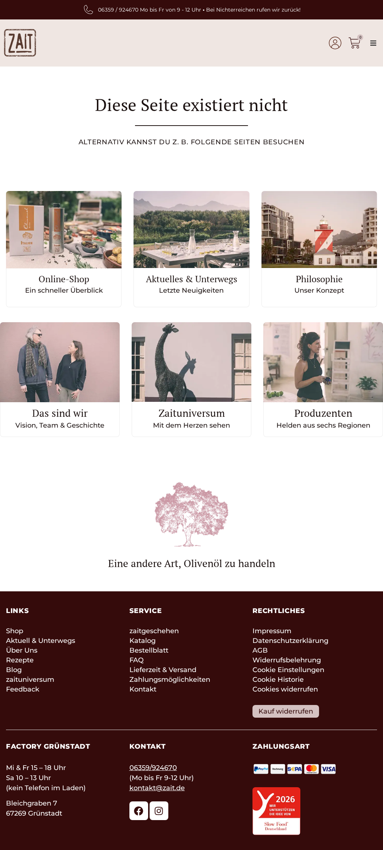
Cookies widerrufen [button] (285, 689)
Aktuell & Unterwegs (40, 640)
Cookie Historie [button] (278, 679)
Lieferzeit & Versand (162, 670)
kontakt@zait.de (157, 788)
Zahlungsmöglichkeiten (169, 679)
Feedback (22, 689)
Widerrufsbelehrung (286, 660)
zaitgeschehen (154, 631)
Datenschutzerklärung (290, 640)
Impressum (271, 631)
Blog (14, 670)
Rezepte (20, 660)
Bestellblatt (148, 650)
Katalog (142, 640)
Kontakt (142, 689)
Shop (14, 631)
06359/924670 (153, 768)
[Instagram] (159, 810)
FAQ (136, 660)
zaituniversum (30, 679)
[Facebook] (138, 810)
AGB (260, 650)
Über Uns (21, 650)
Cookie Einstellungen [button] (288, 670)
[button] (373, 43)
